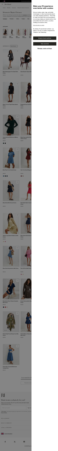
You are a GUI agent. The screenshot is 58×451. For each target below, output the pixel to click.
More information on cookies (38, 25)
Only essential (45, 43)
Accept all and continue (44, 38)
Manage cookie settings (45, 48)
